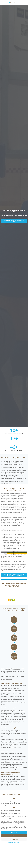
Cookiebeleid (10, 842)
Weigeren (14, 835)
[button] (26, 818)
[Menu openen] (27, 3)
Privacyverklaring (16, 842)
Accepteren (14, 832)
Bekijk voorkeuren (14, 839)
